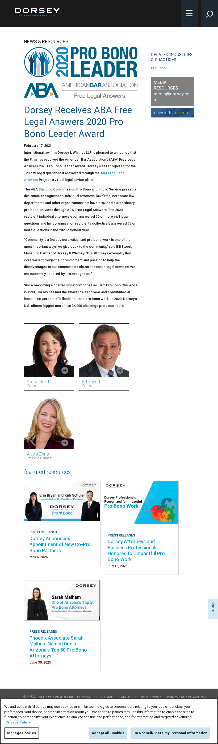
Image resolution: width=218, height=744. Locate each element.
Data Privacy (150, 697)
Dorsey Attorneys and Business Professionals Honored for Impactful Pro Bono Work (136, 550)
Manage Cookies (21, 733)
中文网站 (29, 697)
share (213, 606)
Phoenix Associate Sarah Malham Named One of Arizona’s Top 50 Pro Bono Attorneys (58, 646)
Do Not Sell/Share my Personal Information (170, 733)
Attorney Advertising (56, 697)
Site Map (106, 697)
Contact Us (87, 697)
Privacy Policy (18, 722)
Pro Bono (158, 68)
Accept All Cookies (108, 733)
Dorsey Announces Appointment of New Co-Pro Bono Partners (60, 544)
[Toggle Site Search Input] (209, 13)
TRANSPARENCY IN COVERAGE (185, 697)
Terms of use (126, 697)
